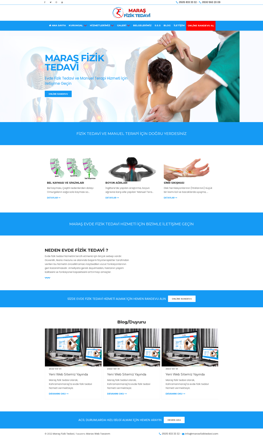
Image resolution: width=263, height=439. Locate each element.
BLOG (167, 25)
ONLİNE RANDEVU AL (201, 25)
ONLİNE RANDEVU (58, 94)
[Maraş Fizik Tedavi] (131, 12)
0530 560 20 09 (211, 2)
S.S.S (158, 25)
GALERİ (121, 25)
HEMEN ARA (174, 420)
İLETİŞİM (179, 25)
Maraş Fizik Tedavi (63, 433)
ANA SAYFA (58, 25)
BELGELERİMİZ (142, 25)
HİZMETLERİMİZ (100, 25)
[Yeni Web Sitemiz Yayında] (73, 347)
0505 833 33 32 (188, 2)
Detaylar (52, 198)
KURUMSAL (76, 25)
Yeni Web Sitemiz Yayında (68, 374)
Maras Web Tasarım (98, 433)
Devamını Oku (57, 394)
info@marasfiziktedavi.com (201, 433)
